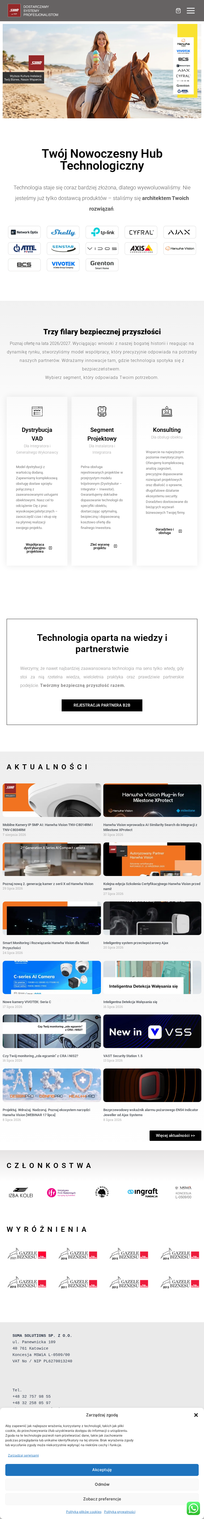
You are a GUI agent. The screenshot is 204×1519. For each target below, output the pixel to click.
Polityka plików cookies (83, 1512)
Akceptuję (102, 1469)
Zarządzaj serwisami (23, 1455)
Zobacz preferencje (102, 1498)
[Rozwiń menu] (191, 10)
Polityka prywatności (119, 1512)
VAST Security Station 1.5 (122, 1056)
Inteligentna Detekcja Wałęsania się (130, 1002)
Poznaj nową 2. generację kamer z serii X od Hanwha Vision (48, 884)
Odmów (102, 1484)
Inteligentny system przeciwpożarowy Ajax (135, 943)
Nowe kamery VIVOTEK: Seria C (27, 1002)
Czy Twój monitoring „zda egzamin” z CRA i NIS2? (40, 1056)
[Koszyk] (178, 10)
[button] (196, 1415)
